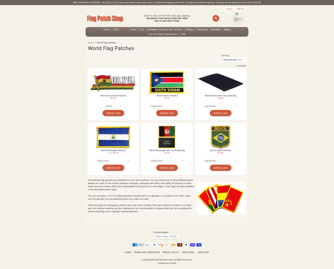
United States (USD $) (166, 236)
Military (190, 29)
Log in (229, 9)
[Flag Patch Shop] (105, 18)
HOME (128, 252)
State (133, 29)
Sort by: (225, 55)
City (141, 29)
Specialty (216, 29)
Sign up (240, 9)
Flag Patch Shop (166, 260)
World (124, 29)
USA (115, 29)
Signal (227, 29)
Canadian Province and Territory (165, 29)
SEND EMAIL (188, 252)
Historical (202, 29)
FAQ (183, 34)
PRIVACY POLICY (171, 252)
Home (106, 29)
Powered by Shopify (167, 263)
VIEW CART (203, 252)
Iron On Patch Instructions (163, 34)
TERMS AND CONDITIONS (147, 252)
